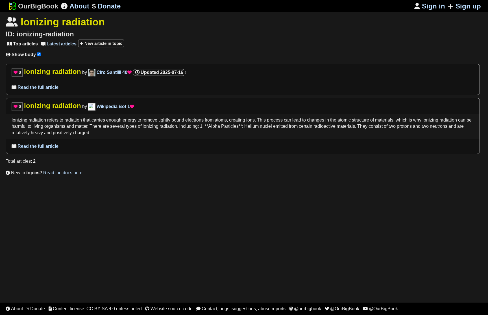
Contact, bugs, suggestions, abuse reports (241, 308)
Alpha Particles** (225, 126)
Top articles (22, 43)
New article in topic (102, 43)
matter (81, 126)
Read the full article (35, 87)
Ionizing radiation (29, 120)
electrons (194, 120)
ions (250, 120)
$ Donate (36, 308)
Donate (106, 6)
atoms (221, 120)
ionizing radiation (439, 120)
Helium (251, 126)
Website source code (169, 308)
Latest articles (59, 43)
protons (404, 126)
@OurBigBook (342, 308)
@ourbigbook (305, 308)
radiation (73, 120)
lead (296, 120)
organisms (54, 126)
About (75, 6)
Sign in (429, 6)
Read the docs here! (63, 172)
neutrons (438, 126)
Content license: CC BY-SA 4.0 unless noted (95, 308)
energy (129, 120)
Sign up (468, 6)
